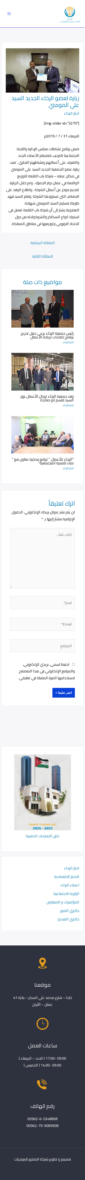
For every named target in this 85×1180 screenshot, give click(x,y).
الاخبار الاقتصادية (66, 876)
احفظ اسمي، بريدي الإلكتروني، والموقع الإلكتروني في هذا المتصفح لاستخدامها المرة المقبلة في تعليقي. (46, 671)
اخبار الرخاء (71, 113)
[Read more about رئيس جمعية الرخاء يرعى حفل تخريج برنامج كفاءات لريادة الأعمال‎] (42, 308)
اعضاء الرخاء (69, 884)
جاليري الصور (69, 910)
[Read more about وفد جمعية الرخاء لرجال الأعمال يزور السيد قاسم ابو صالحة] (42, 371)
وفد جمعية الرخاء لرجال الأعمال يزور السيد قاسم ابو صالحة (47, 398)
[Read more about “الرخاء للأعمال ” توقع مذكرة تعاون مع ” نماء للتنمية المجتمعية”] (42, 434)
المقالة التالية (42, 256)
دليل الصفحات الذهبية (42, 835)
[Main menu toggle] (9, 13)
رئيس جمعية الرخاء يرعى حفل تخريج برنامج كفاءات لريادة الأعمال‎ (47, 335)
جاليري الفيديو (68, 918)
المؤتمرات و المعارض (62, 901)
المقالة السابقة (43, 242)
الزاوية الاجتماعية (66, 893)
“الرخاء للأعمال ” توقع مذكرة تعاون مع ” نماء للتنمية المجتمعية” (43, 461)
